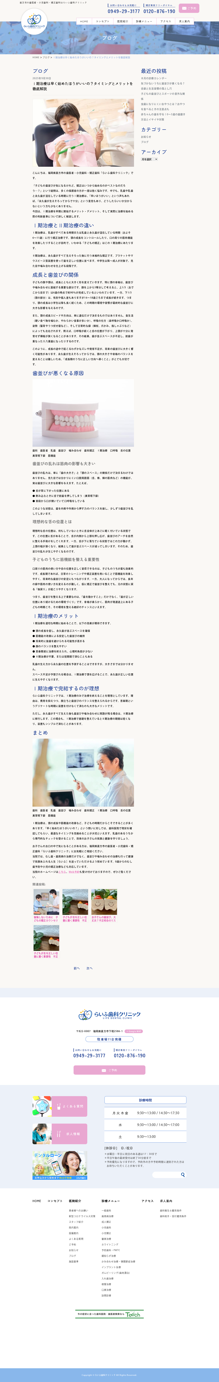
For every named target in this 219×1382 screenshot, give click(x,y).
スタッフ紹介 (76, 1222)
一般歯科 (106, 1210)
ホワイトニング (110, 1244)
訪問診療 (106, 1295)
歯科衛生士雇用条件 (171, 1210)
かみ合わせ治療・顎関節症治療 (119, 1261)
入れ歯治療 (108, 1278)
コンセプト (103, 21)
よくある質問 (76, 1239)
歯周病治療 (108, 1216)
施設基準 (74, 1261)
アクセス (165, 21)
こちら (62, 872)
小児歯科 (106, 1227)
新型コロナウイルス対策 (82, 1216)
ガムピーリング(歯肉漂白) (116, 1273)
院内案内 (74, 1227)
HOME (84, 21)
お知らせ (146, 137)
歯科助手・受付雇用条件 (173, 1216)
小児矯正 (106, 1233)
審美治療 (106, 1239)
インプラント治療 (111, 1267)
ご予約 (112, 1070)
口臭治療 (106, 1290)
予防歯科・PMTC (111, 1250)
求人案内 (184, 21)
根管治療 (106, 1284)
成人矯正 (106, 1222)
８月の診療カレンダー (154, 78)
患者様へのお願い (78, 1210)
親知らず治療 (109, 1256)
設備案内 (74, 1233)
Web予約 (74, 872)
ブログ (145, 142)
